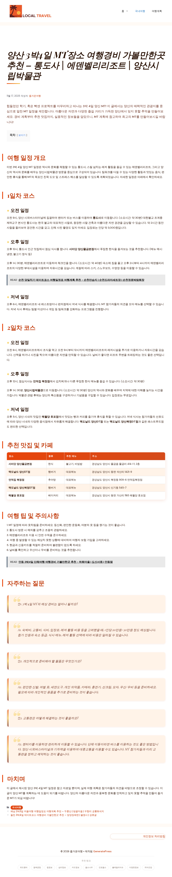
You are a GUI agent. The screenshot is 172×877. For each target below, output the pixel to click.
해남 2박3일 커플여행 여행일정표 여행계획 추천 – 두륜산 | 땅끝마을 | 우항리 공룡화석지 (57, 811)
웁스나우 (89, 867)
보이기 (22, 135)
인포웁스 (102, 867)
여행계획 (157, 11)
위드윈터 (23, 867)
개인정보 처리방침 (154, 836)
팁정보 (49, 867)
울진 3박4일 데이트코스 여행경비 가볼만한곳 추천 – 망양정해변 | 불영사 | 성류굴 (54, 815)
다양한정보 (134, 867)
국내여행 (140, 11)
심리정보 (62, 867)
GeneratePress (102, 851)
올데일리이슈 (117, 867)
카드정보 (75, 867)
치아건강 (148, 867)
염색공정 (37, 867)
